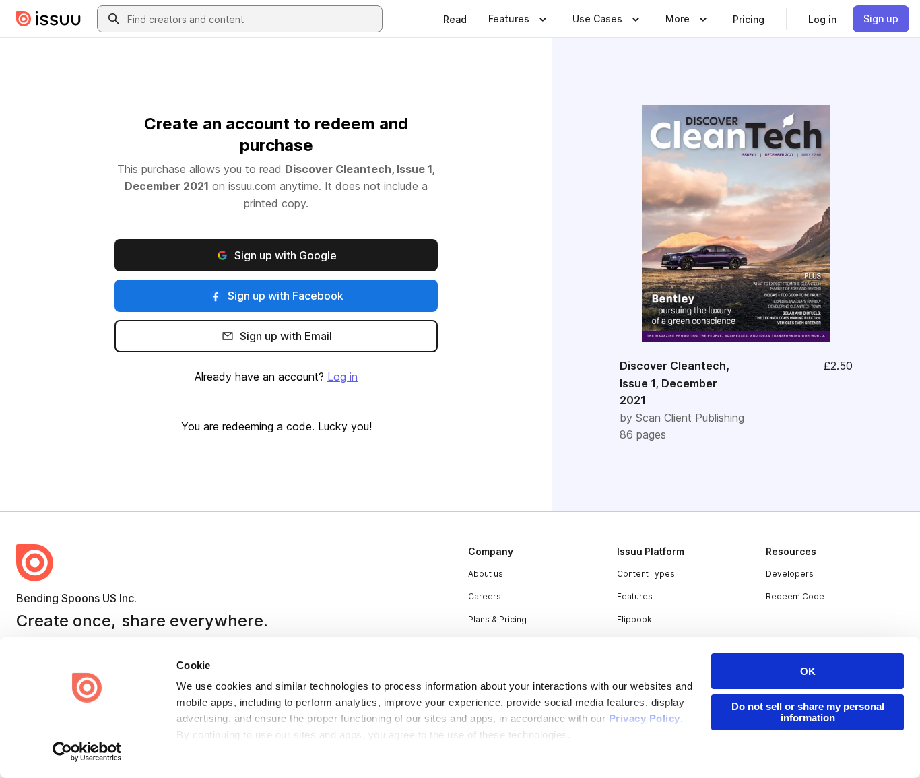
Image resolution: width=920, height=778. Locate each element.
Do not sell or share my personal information (807, 712)
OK (808, 671)
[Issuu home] (48, 18)
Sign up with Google (285, 255)
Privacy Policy (644, 718)
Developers (790, 574)
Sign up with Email (286, 336)
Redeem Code (795, 596)
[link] (455, 18)
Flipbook (634, 619)
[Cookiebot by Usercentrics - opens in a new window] (87, 752)
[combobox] (251, 19)
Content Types (646, 574)
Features (635, 596)
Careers (484, 596)
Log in (342, 376)
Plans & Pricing (497, 619)
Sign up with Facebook (285, 295)
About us (485, 574)
